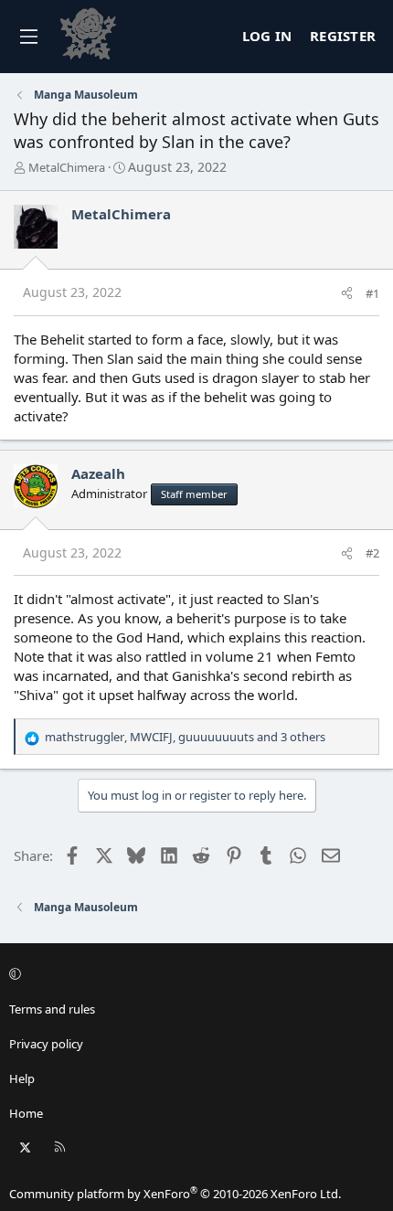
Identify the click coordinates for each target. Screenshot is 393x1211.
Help (22, 1078)
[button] (193, 974)
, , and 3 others (185, 736)
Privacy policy (46, 1044)
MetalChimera (66, 167)
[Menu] (28, 36)
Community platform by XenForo (175, 1193)
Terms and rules (52, 1009)
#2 (372, 553)
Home (26, 1113)
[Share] (347, 293)
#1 (372, 293)
